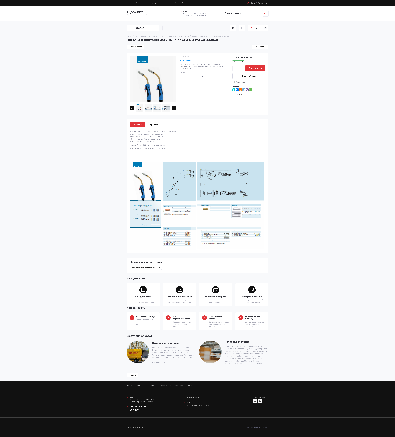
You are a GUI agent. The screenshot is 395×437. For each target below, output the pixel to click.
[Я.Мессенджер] (233, 89)
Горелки (162, 36)
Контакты (191, 3)
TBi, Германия (185, 60)
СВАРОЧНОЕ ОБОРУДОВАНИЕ (145, 36)
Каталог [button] (139, 28)
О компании (141, 3)
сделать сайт (252, 427)
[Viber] (247, 89)
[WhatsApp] (250, 89)
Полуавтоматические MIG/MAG (178, 36)
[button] (251, 3)
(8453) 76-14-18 (233, 13)
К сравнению (241, 82)
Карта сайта (180, 3)
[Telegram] (243, 89)
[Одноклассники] (240, 89)
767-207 (134, 410)
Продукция (152, 3)
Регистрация (263, 3)
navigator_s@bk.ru (194, 397)
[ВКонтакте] (237, 89)
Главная (130, 3)
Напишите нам (166, 3)
